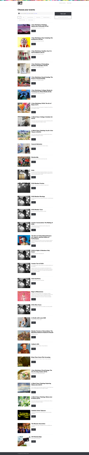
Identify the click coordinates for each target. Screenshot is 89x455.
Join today (35, 13)
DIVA (23, 17)
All (19, 17)
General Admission (30, 17)
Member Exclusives (46, 17)
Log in (28, 13)
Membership (38, 17)
